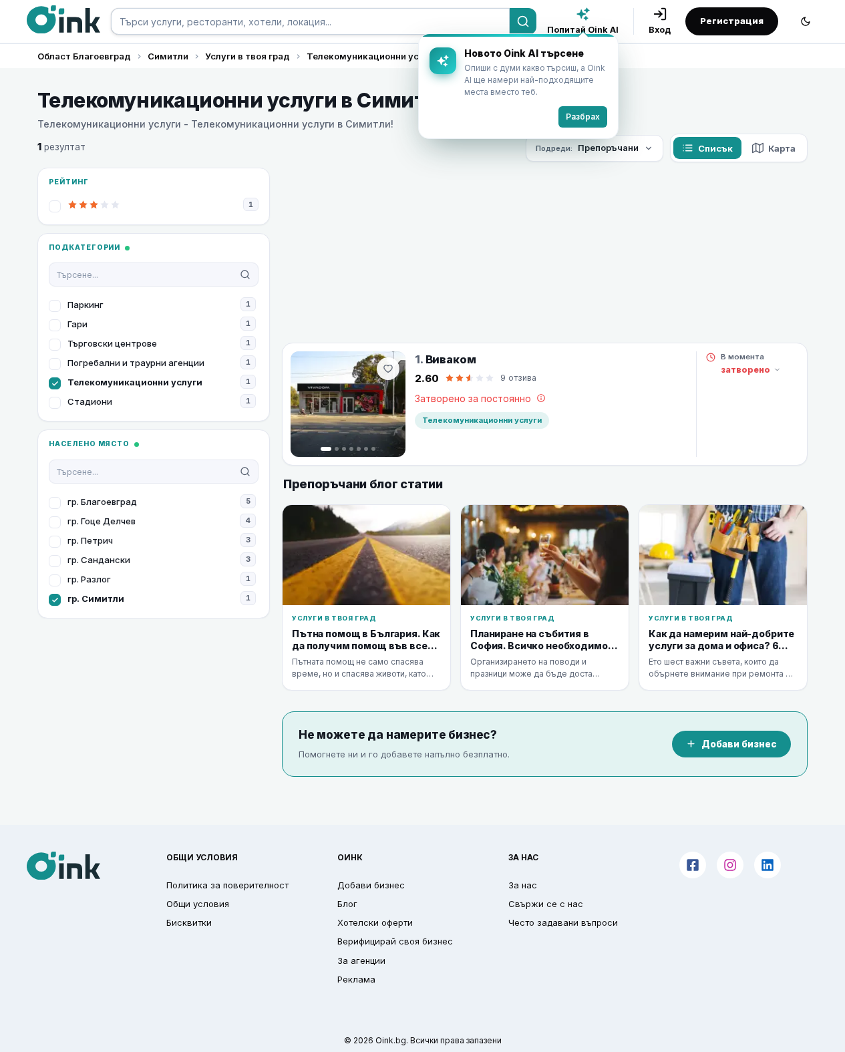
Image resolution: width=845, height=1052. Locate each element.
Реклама (356, 979)
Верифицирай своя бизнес (395, 941)
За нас (522, 885)
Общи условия (197, 903)
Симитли (168, 56)
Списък (715, 148)
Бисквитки (189, 922)
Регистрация (732, 20)
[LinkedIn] (767, 865)
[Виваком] (348, 404)
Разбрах (583, 117)
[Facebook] (692, 865)
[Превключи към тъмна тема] (805, 21)
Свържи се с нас (545, 903)
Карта (782, 148)
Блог (347, 903)
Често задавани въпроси (563, 922)
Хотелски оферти (375, 922)
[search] (310, 21)
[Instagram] (730, 865)
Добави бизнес (739, 744)
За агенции (361, 960)
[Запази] (388, 368)
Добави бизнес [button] (371, 885)
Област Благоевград (84, 56)
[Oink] (63, 19)
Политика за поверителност (227, 885)
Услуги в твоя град (247, 56)
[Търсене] (523, 21)
